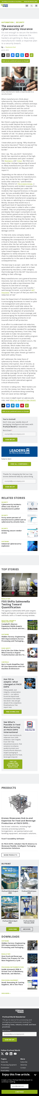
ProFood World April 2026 (10, 922)
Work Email (7, 430)
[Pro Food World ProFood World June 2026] (29, 877)
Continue (19, 1092)
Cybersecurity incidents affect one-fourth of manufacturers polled (11, 506)
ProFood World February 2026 (29, 922)
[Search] (31, 5)
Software (5, 541)
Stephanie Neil (10, 47)
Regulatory (5, 599)
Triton (19, 161)
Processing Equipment (9, 980)
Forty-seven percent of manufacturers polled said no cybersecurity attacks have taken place (13, 520)
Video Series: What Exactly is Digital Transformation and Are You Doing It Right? (13, 652)
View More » (5, 993)
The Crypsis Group (24, 184)
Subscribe (13, 929)
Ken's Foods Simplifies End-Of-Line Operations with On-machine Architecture (13, 666)
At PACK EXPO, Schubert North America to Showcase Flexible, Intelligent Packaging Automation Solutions (19, 846)
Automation (7, 22)
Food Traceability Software (12, 839)
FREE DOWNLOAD (12, 712)
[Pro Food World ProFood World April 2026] (10, 907)
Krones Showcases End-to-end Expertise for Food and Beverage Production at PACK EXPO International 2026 (18, 820)
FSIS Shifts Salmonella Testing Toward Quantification (15, 604)
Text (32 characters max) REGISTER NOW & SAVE (13, 764)
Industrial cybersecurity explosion (11, 545)
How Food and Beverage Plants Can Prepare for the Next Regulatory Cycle (12, 958)
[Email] (8, 55)
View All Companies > (19, 464)
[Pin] (27, 55)
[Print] (3, 55)
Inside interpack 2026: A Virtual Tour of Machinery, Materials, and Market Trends (12, 971)
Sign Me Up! (10, 440)
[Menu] (36, 5)
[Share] (13, 55)
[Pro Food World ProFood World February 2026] (29, 907)
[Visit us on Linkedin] (11, 1054)
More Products (10, 855)
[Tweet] (22, 55)
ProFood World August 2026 (10, 892)
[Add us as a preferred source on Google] (31, 55)
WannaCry (9, 161)
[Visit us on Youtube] (15, 1054)
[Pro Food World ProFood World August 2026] (10, 877)
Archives (26, 929)
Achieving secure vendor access (11, 532)
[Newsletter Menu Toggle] (27, 5)
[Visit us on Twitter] (2, 1054)
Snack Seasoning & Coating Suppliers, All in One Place (12, 983)
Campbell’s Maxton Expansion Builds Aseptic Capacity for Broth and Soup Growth (13, 626)
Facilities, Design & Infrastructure (8, 621)
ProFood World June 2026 (29, 892)
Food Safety (6, 648)
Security (20, 22)
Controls (5, 662)
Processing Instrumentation (12, 967)
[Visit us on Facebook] (6, 1054)
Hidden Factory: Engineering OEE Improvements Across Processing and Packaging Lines (13, 639)
